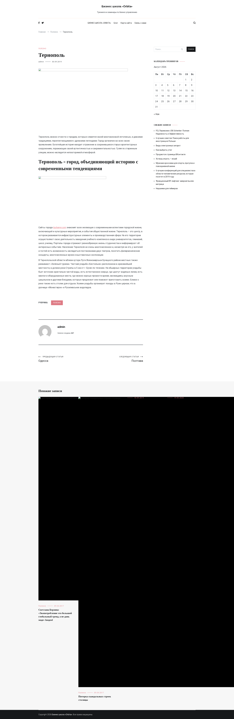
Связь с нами (140, 23)
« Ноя (156, 114)
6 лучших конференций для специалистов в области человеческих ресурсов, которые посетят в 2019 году (175, 173)
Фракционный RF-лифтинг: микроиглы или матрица (175, 182)
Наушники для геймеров (167, 188)
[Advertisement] (175, 215)
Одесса (50, 359)
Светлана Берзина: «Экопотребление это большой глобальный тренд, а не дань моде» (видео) (55, 615)
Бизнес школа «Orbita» (117, 6)
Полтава (131, 359)
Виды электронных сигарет (168, 146)
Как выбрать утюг (164, 150)
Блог (116, 23)
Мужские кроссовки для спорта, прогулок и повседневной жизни (175, 164)
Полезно (42, 49)
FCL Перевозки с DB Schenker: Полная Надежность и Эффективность (172, 132)
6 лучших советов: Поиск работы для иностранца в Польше (172, 139)
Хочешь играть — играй (166, 159)
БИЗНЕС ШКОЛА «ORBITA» (99, 23)
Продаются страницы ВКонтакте (171, 154)
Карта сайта (126, 23)
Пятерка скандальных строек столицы (94, 698)
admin (41, 62)
